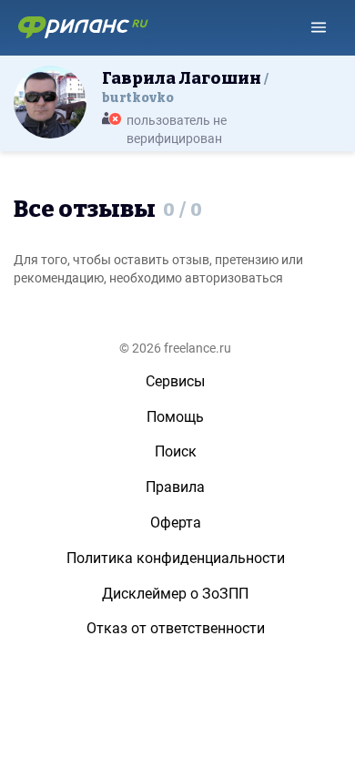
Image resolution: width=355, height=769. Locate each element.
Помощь (175, 417)
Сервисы (175, 381)
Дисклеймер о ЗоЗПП (175, 593)
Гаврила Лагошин (183, 87)
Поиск (176, 451)
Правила (175, 487)
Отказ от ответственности (175, 628)
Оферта (175, 522)
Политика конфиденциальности (175, 558)
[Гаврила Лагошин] (50, 101)
